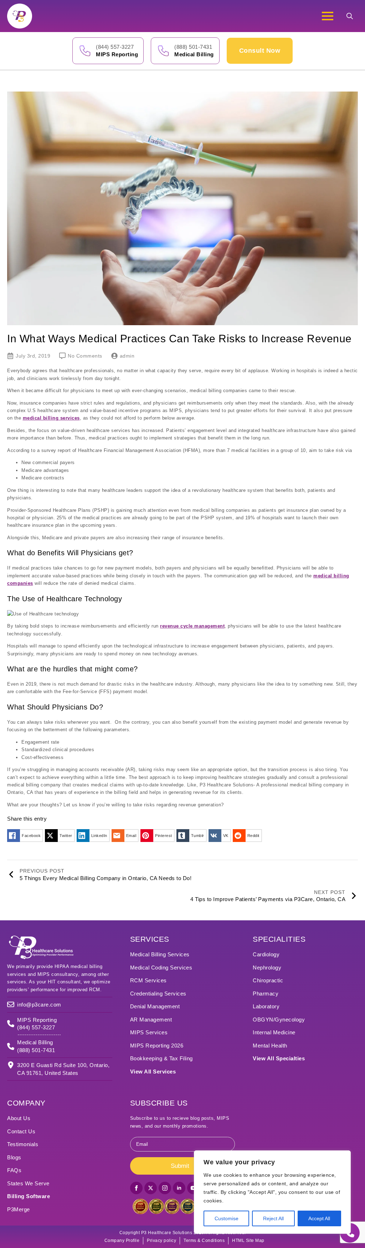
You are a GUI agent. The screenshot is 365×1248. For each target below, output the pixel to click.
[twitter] (150, 1188)
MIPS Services (149, 1032)
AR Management (151, 1019)
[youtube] (193, 1188)
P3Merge (18, 1209)
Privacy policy (161, 1240)
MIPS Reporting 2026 (157, 1045)
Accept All (319, 1218)
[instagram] (165, 1188)
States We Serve (28, 1183)
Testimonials (22, 1144)
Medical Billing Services (160, 954)
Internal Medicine (274, 1032)
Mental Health (270, 1045)
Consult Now (260, 50)
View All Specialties (279, 1058)
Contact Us (21, 1131)
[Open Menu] (327, 16)
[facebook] (136, 1188)
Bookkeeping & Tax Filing (161, 1058)
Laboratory (266, 1006)
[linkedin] (179, 1188)
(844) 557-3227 (115, 47)
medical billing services (51, 418)
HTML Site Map (248, 1240)
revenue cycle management (192, 626)
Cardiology (266, 954)
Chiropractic (268, 980)
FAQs (14, 1170)
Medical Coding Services (161, 967)
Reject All (273, 1218)
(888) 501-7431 (193, 47)
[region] (272, 1192)
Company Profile (122, 1240)
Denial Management (155, 1006)
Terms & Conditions (204, 1240)
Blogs (14, 1157)
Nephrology (267, 967)
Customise (226, 1218)
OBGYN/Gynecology (279, 1019)
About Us (18, 1118)
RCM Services (148, 980)
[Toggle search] (349, 16)
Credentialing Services (158, 993)
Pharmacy (265, 993)
